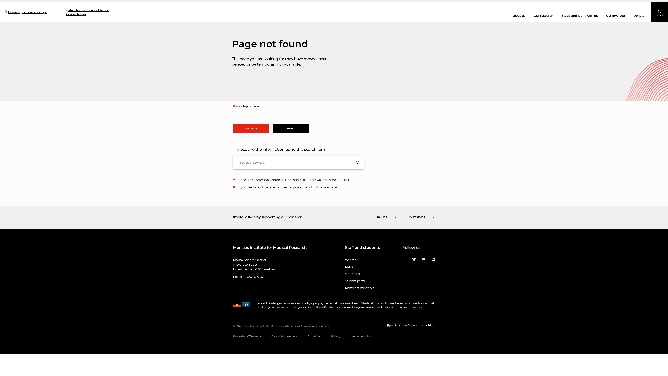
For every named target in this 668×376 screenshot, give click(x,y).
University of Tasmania (247, 336)
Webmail (351, 260)
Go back (251, 128)
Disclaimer (314, 336)
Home (291, 128)
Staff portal (352, 274)
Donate (639, 15)
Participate (417, 217)
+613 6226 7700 (253, 277)
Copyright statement (284, 336)
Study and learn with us (580, 15)
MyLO (349, 267)
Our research (543, 15)
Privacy (335, 336)
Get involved (615, 15)
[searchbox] (298, 162)
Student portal (355, 281)
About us (518, 15)
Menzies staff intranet (359, 288)
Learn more (416, 307)
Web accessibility (361, 336)
